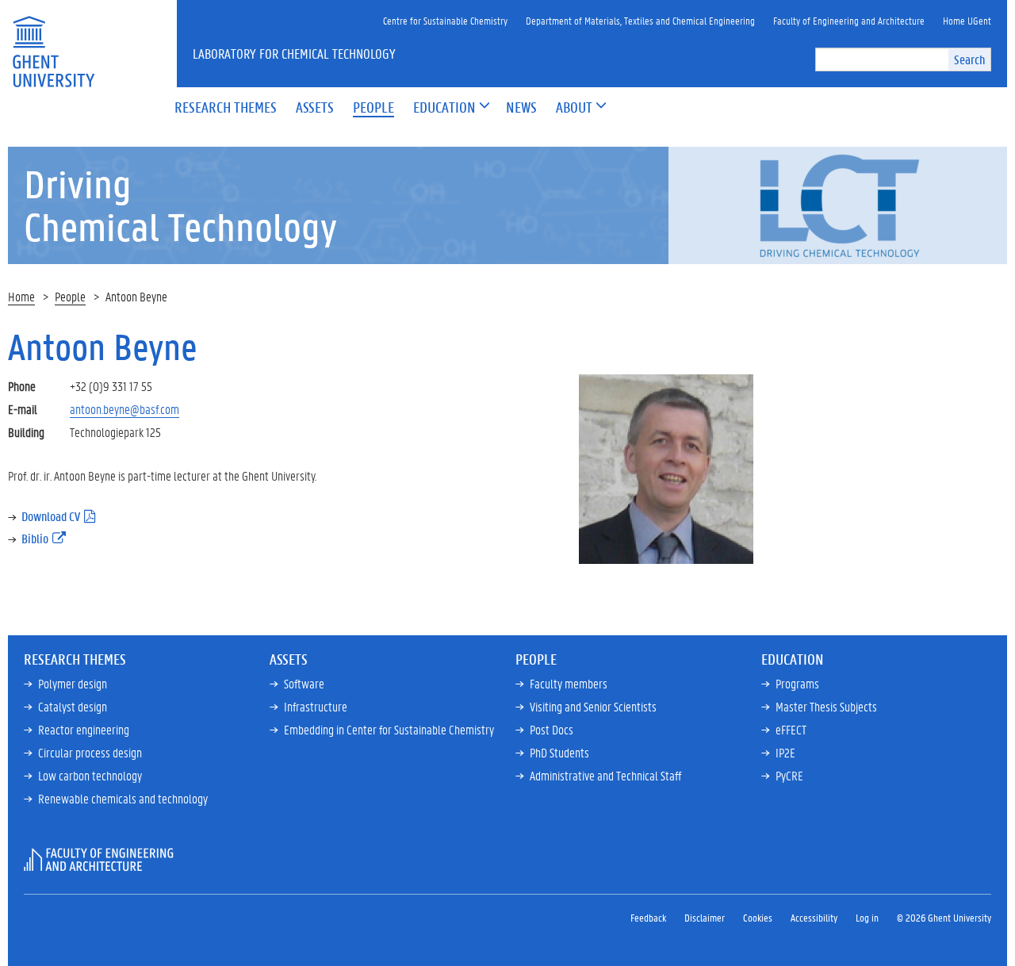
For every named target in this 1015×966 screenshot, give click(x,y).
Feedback (648, 917)
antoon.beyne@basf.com (124, 409)
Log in (867, 917)
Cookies (757, 917)
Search (969, 59)
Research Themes (75, 659)
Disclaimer (704, 917)
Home (21, 296)
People (70, 296)
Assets (289, 659)
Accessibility (814, 917)
